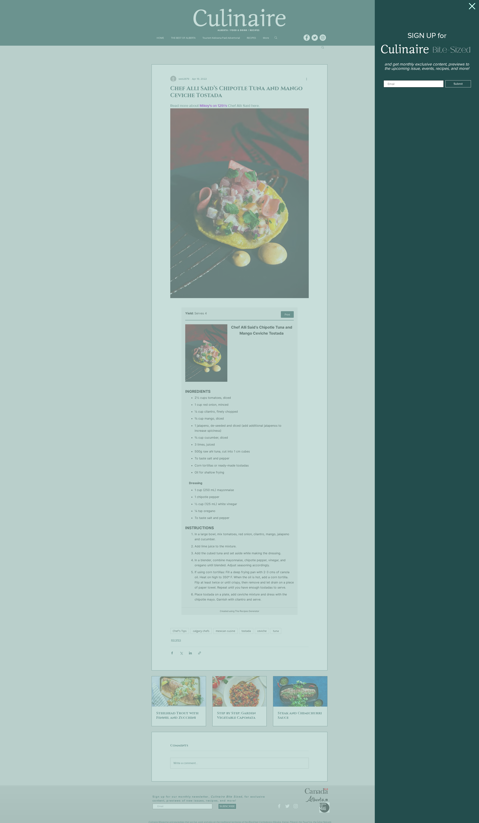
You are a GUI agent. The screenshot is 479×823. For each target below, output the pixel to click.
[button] (472, 6)
